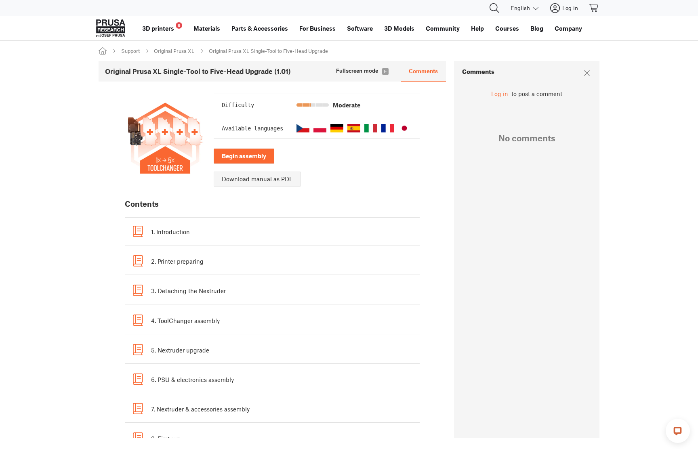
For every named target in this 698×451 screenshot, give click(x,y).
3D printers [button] (161, 27)
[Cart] (594, 8)
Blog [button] (536, 28)
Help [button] (477, 28)
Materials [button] (206, 28)
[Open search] (494, 8)
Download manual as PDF (257, 178)
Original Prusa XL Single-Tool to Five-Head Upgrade (268, 51)
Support (130, 51)
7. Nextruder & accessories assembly (200, 409)
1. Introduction (170, 231)
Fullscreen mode (357, 71)
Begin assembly (244, 155)
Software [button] (360, 28)
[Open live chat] (678, 431)
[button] (302, 128)
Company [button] (568, 28)
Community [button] (443, 28)
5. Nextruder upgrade (180, 350)
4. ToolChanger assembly (185, 320)
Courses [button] (507, 28)
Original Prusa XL (174, 51)
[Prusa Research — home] (110, 28)
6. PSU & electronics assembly (192, 379)
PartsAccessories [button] (259, 28)
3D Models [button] (399, 28)
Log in (499, 93)
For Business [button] (317, 28)
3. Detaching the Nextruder (188, 290)
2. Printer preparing (177, 261)
